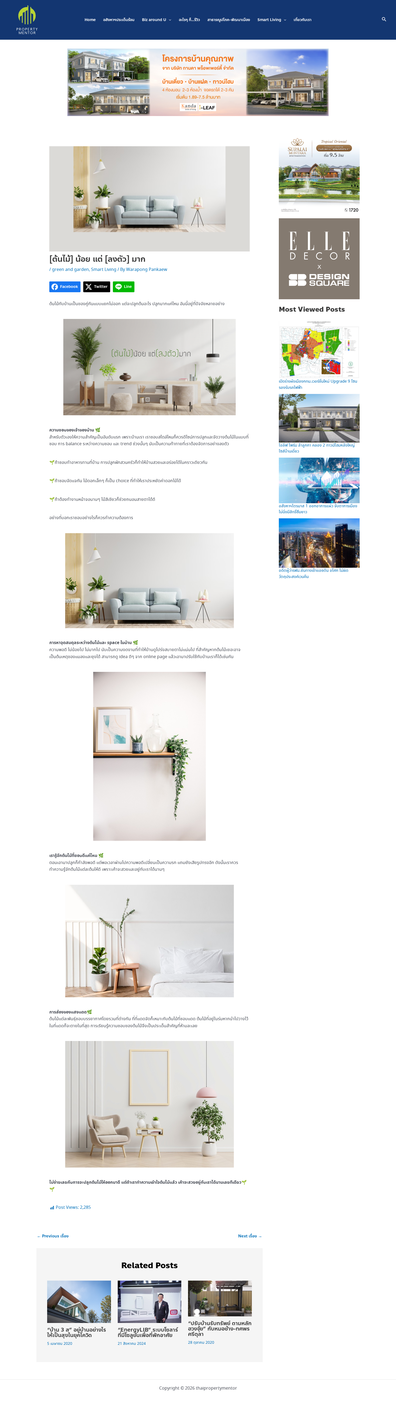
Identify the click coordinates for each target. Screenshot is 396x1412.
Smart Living (269, 20)
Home (90, 20)
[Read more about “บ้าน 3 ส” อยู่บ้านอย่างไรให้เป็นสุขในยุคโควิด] (79, 1301)
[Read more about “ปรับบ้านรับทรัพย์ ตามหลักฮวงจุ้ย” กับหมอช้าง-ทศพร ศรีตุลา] (220, 1298)
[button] (168, 20)
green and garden (70, 270)
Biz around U (154, 20)
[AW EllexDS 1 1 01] (319, 258)
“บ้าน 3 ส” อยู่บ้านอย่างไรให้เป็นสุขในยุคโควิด (76, 1332)
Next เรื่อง (250, 1236)
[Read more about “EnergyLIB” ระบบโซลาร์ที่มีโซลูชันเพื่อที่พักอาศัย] (150, 1301)
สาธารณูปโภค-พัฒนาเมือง (228, 20)
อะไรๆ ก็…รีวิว (189, 20)
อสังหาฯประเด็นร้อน (118, 20)
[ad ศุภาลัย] (319, 172)
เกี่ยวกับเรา (302, 20)
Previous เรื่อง (53, 1236)
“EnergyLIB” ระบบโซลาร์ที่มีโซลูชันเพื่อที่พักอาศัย (148, 1332)
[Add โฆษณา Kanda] (198, 82)
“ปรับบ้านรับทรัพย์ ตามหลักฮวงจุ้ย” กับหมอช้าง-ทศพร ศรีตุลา (220, 1328)
